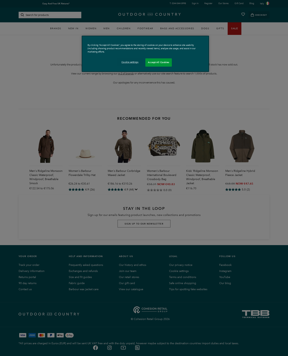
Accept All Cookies (158, 62)
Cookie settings (130, 62)
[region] (145, 54)
